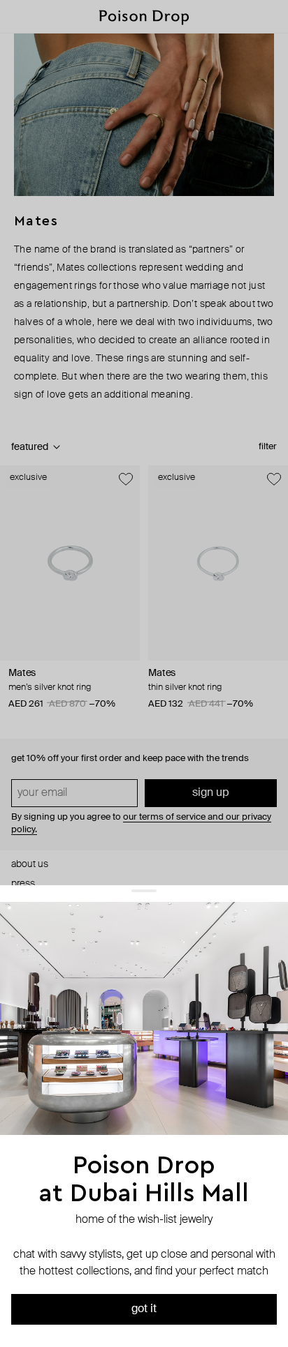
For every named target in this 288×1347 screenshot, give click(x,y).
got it (144, 1309)
